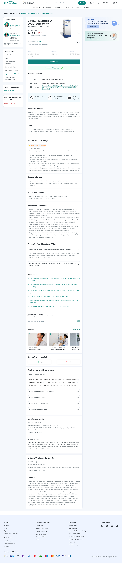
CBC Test (39, 379)
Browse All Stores (41, 537)
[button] (63, 3)
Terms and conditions (75, 533)
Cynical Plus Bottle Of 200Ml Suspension (37, 13)
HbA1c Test (32, 385)
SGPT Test (62, 382)
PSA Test (47, 382)
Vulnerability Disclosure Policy (77, 531)
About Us (6, 525)
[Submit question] (78, 321)
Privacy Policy (73, 528)
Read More (38, 41)
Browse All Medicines (42, 528)
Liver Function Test (43, 385)
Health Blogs (75, 7)
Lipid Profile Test (72, 382)
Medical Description (11, 55)
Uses (6, 58)
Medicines (14, 13)
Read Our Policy (9, 90)
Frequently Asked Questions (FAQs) (10, 78)
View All (76, 329)
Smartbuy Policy (73, 545)
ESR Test (31, 379)
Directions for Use (10, 67)
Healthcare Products (10, 543)
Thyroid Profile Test (72, 379)
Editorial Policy (73, 525)
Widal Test (40, 382)
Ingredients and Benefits (12, 74)
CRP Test (32, 382)
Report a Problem (9, 103)
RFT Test (55, 379)
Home (6, 13)
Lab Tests (57, 7)
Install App (93, 26)
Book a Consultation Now (94, 39)
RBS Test (54, 382)
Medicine (35, 7)
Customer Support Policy (76, 539)
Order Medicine (8, 541)
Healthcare (46, 7)
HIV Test (61, 379)
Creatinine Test (71, 385)
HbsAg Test (47, 379)
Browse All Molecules (42, 531)
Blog (5, 531)
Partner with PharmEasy (11, 533)
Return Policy (72, 542)
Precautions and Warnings (10, 62)
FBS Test (62, 385)
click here (53, 504)
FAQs (37, 539)
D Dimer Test (54, 385)
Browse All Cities (41, 534)
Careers (6, 528)
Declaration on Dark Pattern (77, 536)
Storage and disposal (11, 70)
